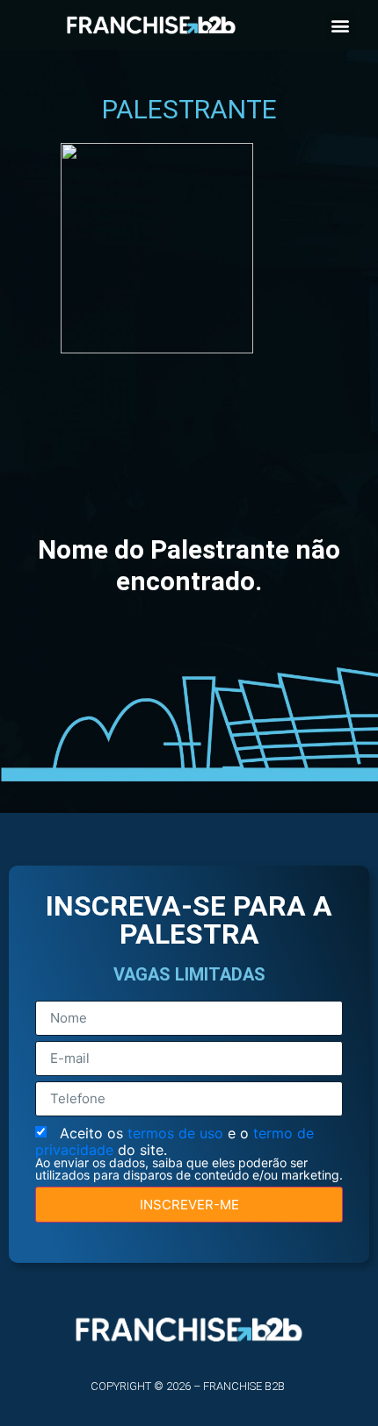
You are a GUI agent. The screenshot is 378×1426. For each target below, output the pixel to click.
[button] (340, 25)
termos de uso (177, 1133)
